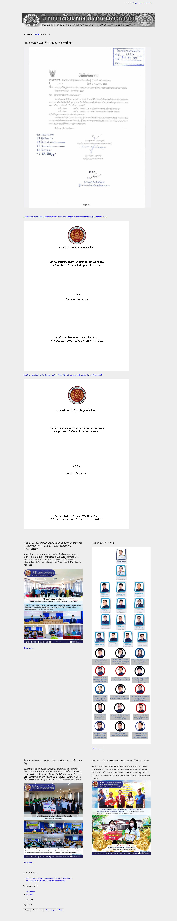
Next (53, 910)
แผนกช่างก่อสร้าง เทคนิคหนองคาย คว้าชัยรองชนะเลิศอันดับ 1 (49, 878)
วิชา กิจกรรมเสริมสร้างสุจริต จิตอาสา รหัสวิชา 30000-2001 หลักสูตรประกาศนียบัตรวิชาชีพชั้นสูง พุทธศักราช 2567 (65, 217)
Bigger (135, 3)
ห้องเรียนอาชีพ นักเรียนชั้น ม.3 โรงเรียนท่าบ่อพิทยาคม (45, 881)
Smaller (149, 3)
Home (36, 34)
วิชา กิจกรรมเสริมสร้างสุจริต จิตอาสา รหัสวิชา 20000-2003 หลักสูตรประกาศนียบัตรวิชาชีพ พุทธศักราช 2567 (63, 375)
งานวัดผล (29, 894)
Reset (142, 3)
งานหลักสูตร (30, 892)
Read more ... (29, 648)
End (60, 910)
